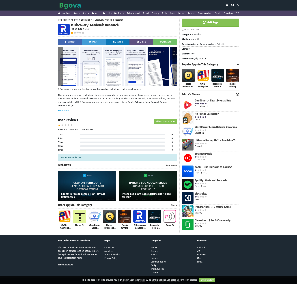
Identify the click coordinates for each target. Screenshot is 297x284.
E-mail (146, 13)
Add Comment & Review (165, 121)
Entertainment (133, 13)
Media (172, 13)
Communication (205, 13)
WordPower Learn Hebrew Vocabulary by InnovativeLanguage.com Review (217, 127)
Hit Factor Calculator (207, 113)
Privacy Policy (111, 258)
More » (174, 205)
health (108, 13)
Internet (181, 13)
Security (155, 13)
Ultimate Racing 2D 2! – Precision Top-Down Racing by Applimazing (217, 140)
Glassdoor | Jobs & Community (213, 220)
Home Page (65, 13)
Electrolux (201, 193)
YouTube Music (203, 153)
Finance (191, 13)
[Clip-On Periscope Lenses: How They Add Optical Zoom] (87, 186)
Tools (164, 13)
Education (228, 13)
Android (75, 19)
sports (97, 13)
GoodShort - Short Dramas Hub (213, 100)
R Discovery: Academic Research (108, 19)
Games (76, 13)
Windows (201, 254)
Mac (199, 258)
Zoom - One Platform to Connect (213, 167)
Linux (199, 261)
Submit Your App (65, 264)
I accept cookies (207, 280)
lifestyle (120, 13)
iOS (198, 251)
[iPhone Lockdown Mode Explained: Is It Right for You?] (148, 186)
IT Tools (239, 13)
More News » (171, 165)
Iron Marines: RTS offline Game (213, 207)
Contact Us (109, 247)
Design (218, 13)
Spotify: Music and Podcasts (211, 180)
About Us (108, 251)
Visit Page (212, 22)
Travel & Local (157, 268)
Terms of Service (112, 254)
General (85, 13)
